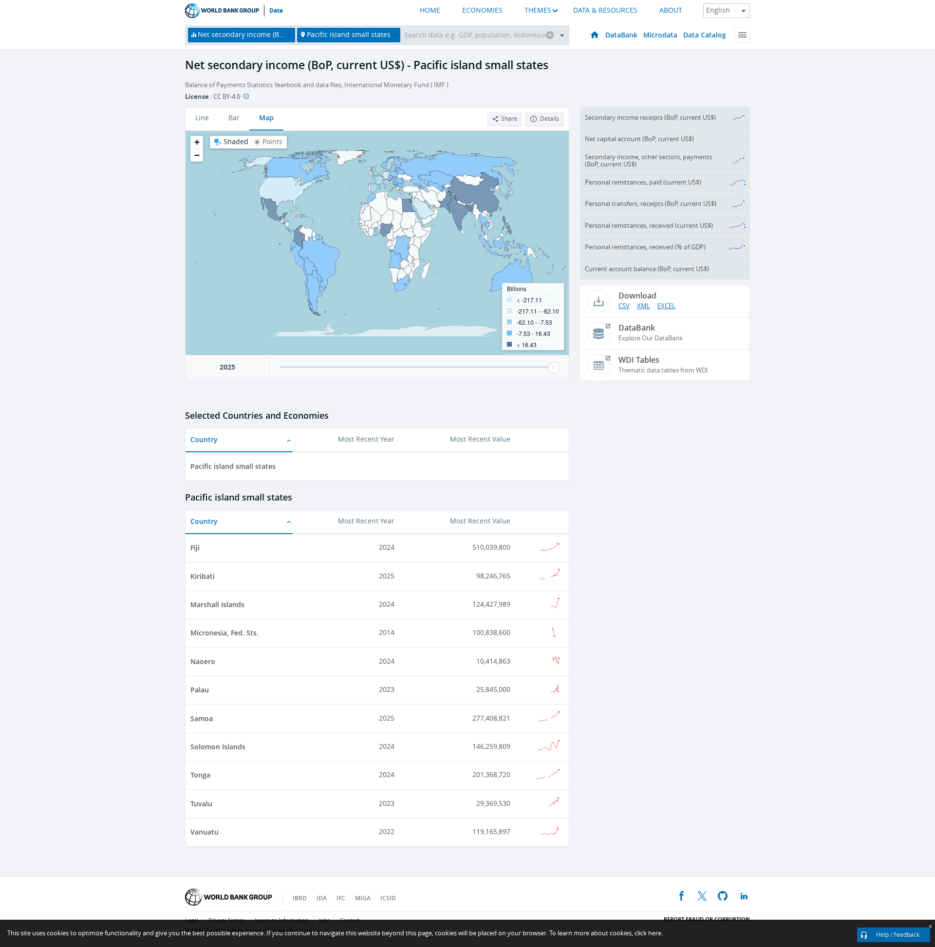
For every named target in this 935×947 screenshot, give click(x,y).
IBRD (300, 898)
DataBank (621, 34)
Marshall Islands (217, 604)
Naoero (202, 661)
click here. (649, 933)
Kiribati (202, 576)
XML (643, 306)
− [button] (197, 155)
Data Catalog (704, 34)
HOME (430, 10)
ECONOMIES (482, 10)
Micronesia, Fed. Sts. (224, 632)
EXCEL (666, 306)
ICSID (388, 898)
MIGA (363, 898)
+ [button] (197, 142)
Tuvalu (201, 803)
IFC (341, 898)
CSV (624, 306)
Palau (199, 689)
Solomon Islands (217, 746)
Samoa (201, 718)
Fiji (195, 547)
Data (276, 10)
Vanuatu (204, 831)
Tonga (200, 775)
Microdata (660, 34)
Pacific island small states (233, 466)
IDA (322, 898)
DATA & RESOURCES (605, 10)
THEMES (537, 10)
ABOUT (670, 10)
